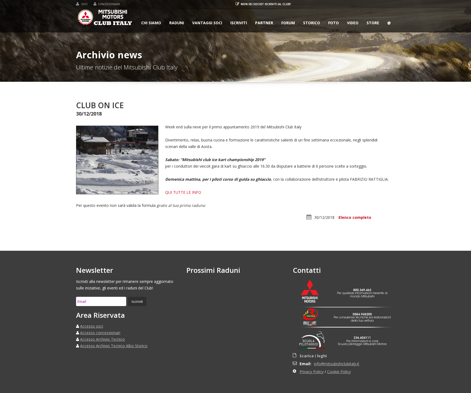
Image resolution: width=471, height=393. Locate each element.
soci (83, 4)
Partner (264, 22)
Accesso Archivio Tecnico (102, 339)
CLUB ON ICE (100, 105)
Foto (333, 22)
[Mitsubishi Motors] (313, 292)
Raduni (176, 22)
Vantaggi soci (207, 22)
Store (373, 22)
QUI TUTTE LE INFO (183, 192)
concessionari (109, 4)
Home (371, 68)
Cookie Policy (339, 371)
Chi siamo (151, 22)
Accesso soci (91, 326)
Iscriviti (238, 22)
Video (352, 22)
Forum (288, 22)
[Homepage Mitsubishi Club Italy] (105, 18)
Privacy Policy (312, 371)
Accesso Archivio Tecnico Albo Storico (113, 345)
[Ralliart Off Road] (313, 323)
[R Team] (313, 314)
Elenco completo (355, 217)
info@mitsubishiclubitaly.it (336, 363)
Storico (311, 22)
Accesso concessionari (100, 332)
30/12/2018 (324, 217)
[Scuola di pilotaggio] (313, 341)
